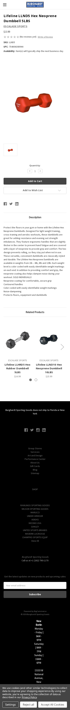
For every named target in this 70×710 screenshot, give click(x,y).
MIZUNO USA (35, 523)
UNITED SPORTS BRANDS (35, 530)
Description (35, 217)
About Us (35, 462)
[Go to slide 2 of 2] (36, 380)
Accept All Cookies (52, 704)
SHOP (35, 489)
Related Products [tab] (35, 312)
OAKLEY (35, 526)
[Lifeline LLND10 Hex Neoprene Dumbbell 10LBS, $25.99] (49, 338)
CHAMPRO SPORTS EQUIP (35, 537)
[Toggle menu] (4, 4)
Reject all (28, 704)
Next (62, 347)
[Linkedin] (17, 203)
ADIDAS (35, 519)
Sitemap (35, 473)
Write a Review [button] (45, 36)
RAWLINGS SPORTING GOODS (35, 505)
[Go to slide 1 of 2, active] (30, 380)
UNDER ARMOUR (35, 516)
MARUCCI (35, 512)
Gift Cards (35, 466)
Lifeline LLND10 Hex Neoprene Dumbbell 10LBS (49, 368)
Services (35, 451)
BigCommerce (40, 611)
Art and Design (35, 455)
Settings (10, 704)
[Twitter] (11, 203)
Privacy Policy (29, 697)
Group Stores (35, 448)
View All (35, 540)
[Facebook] (5, 203)
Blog (35, 469)
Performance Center (35, 459)
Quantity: (35, 165)
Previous (4, 347)
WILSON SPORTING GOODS (35, 508)
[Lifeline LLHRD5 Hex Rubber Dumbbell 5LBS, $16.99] (17, 338)
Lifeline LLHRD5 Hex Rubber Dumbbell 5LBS (17, 368)
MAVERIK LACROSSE (35, 533)
